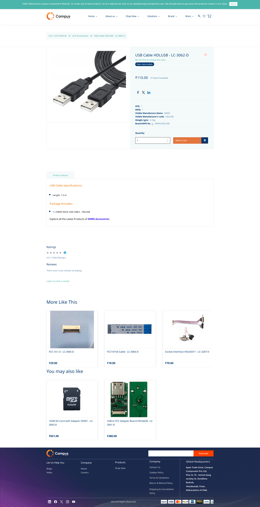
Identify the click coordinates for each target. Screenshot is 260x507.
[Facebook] (138, 92)
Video (49, 472)
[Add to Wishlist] (205, 54)
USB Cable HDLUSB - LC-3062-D (109, 35)
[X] (61, 501)
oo (152, 472)
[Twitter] (143, 92)
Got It (233, 4)
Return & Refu (156, 483)
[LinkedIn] (149, 92)
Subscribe (203, 453)
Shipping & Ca (156, 489)
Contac (152, 467)
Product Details (60, 175)
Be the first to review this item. (150, 59)
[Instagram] (67, 501)
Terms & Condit (157, 477)
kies (155, 472)
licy (161, 472)
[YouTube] (73, 501)
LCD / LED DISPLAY (57, 35)
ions (167, 477)
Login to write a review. (58, 281)
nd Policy (168, 483)
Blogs (49, 468)
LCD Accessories (80, 35)
